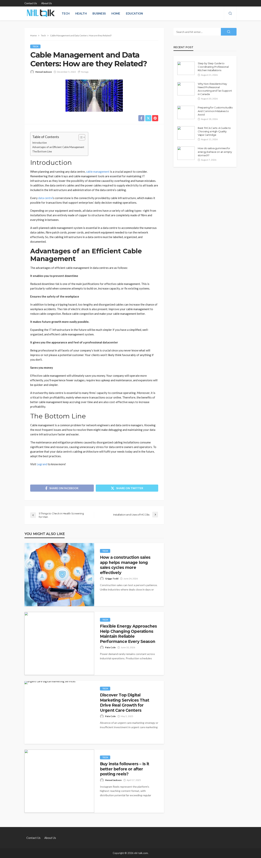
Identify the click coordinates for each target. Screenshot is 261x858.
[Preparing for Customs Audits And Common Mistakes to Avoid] (186, 112)
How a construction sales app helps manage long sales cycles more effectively (125, 565)
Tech (66, 13)
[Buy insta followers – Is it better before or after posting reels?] (59, 781)
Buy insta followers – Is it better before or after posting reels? (124, 768)
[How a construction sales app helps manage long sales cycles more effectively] (59, 574)
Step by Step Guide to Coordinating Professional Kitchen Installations (213, 67)
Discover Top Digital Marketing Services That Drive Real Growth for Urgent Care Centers (124, 702)
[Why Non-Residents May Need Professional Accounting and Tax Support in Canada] (186, 88)
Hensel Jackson (43, 71)
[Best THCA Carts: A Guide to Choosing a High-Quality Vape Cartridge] (186, 133)
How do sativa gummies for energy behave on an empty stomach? (215, 152)
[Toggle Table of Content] (80, 137)
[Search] (230, 14)
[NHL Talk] (40, 13)
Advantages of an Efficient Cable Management (58, 147)
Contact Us (30, 3)
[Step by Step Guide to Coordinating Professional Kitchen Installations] (186, 68)
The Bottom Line (42, 151)
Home (115, 13)
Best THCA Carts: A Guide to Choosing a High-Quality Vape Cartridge (214, 131)
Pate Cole (110, 647)
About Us (46, 3)
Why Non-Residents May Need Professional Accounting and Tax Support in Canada (215, 89)
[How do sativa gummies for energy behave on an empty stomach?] (186, 153)
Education (134, 13)
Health (81, 13)
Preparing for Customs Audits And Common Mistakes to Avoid (215, 111)
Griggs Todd (111, 578)
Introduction (39, 142)
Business (99, 13)
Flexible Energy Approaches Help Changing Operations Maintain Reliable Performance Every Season (128, 634)
